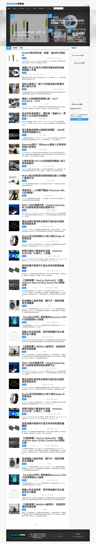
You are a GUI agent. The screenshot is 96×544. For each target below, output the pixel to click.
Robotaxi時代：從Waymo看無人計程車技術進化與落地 (44, 145)
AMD (44, 305)
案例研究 (41, 149)
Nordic (40, 241)
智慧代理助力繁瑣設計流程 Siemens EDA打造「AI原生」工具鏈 (42, 252)
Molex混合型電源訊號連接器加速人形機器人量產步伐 (44, 176)
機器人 (38, 74)
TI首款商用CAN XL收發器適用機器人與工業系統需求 (44, 162)
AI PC (42, 210)
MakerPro (23, 38)
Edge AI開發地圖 (42, 226)
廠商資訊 (60, 538)
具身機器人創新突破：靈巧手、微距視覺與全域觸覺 (43, 301)
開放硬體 (56, 287)
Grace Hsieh (35, 351)
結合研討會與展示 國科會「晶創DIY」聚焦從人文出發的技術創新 (44, 114)
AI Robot (55, 72)
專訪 (27, 74)
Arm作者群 (35, 322)
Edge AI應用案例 (49, 523)
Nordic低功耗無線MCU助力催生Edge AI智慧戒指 (43, 237)
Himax (40, 351)
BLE (37, 287)
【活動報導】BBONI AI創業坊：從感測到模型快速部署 (43, 347)
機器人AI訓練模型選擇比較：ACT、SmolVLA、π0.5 (78, 35)
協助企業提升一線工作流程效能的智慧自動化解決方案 (59, 35)
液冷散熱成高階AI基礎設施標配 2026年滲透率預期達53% (43, 131)
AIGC (44, 58)
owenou (76, 39)
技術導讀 (47, 103)
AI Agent (41, 58)
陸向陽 (33, 287)
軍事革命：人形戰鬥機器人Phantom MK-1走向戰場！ (43, 191)
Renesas (24, 74)
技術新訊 (52, 58)
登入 (85, 5)
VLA (43, 103)
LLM (54, 523)
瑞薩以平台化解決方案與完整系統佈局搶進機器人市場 (43, 68)
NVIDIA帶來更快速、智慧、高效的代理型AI (43, 54)
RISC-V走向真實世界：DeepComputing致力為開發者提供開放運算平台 (43, 206)
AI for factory (48, 72)
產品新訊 (62, 89)
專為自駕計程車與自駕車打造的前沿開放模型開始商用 (43, 222)
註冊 (88, 5)
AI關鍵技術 (48, 58)
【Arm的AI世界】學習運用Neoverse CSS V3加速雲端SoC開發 (44, 318)
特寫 (56, 210)
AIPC (44, 210)
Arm (40, 322)
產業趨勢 (44, 135)
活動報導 (44, 118)
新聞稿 (56, 58)
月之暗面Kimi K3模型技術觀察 (38, 521)
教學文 (56, 322)
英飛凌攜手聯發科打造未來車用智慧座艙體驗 (43, 266)
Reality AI (62, 72)
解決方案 (60, 58)
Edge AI (45, 180)
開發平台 (42, 74)
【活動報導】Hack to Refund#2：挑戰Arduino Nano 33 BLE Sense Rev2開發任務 (43, 282)
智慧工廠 (35, 74)
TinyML (44, 241)
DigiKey (40, 287)
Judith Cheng (60, 25)
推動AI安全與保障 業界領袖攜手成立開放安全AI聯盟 (43, 333)
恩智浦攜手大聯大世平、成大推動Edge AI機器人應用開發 (44, 534)
